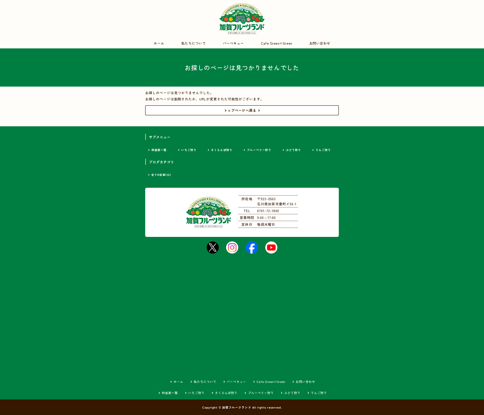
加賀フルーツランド (242, 19)
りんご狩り (323, 150)
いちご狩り (188, 150)
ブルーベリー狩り (259, 150)
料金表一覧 (159, 150)
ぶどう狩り (293, 150)
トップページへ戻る (240, 110)
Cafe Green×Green (276, 43)
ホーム (159, 43)
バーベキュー (233, 43)
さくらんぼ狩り (221, 150)
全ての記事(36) (161, 175)
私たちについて (193, 43)
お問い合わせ (319, 43)
